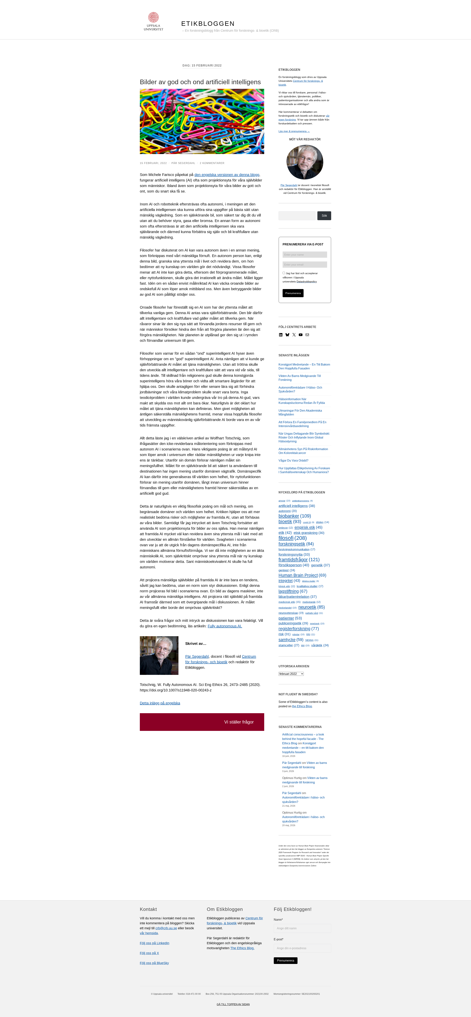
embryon (286, 527)
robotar (298, 634)
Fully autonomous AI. (225, 626)
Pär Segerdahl (183, 163)
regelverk (317, 623)
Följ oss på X (149, 953)
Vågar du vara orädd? (293, 460)
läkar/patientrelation (298, 597)
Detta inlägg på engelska (160, 703)
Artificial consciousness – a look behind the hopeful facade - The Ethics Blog (303, 739)
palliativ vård (314, 613)
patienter (290, 618)
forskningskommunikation (297, 549)
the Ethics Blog (302, 706)
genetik (320, 565)
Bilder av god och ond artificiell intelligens (200, 82)
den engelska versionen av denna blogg (226, 175)
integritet (289, 581)
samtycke (291, 639)
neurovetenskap (291, 612)
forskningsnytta (294, 554)
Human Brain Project (302, 575)
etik (285, 533)
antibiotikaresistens (302, 501)
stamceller (289, 645)
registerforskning (299, 628)
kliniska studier (310, 581)
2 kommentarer (212, 163)
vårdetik (320, 645)
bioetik (290, 521)
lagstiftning (293, 591)
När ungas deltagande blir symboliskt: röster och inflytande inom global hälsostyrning (304, 437)
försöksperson (294, 565)
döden (322, 522)
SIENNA (311, 640)
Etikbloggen (208, 23)
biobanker (295, 515)
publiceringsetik (293, 623)
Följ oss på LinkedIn (154, 943)
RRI (310, 634)
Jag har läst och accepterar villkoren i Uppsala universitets (300, 277)
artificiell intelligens (297, 506)
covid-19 (308, 522)
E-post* (278, 939)
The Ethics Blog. (242, 948)
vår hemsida (149, 933)
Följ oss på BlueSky (154, 963)
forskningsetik (296, 543)
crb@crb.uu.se (166, 928)
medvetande (311, 602)
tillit (305, 645)
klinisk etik (287, 586)
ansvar (284, 500)
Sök (324, 215)
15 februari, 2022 (153, 163)
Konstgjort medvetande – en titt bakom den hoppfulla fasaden (303, 748)
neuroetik (311, 606)
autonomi (288, 511)
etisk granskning (309, 533)
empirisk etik (309, 527)
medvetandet (288, 608)
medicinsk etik (290, 601)
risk (285, 634)
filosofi (293, 537)
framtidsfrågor (299, 559)
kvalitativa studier (310, 586)
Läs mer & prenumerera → (294, 131)
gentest (287, 570)
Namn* (278, 919)
